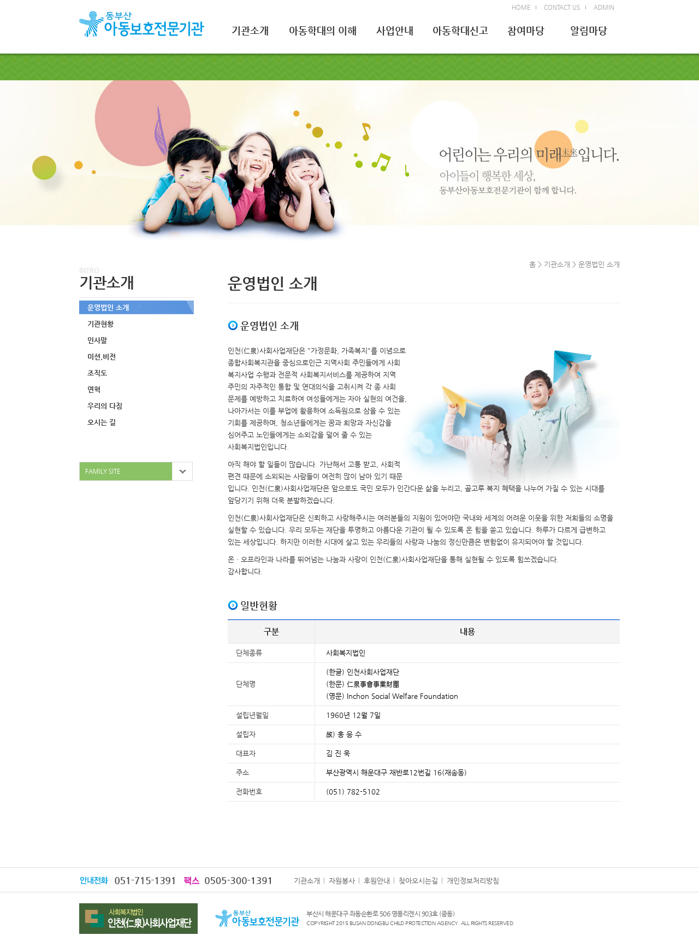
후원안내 (377, 881)
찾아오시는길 (418, 881)
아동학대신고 (460, 30)
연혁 (93, 389)
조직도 (97, 373)
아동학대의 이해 (323, 30)
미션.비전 (101, 356)
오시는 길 (101, 422)
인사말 (97, 340)
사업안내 (394, 30)
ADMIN (604, 7)
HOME (521, 7)
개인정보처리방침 (473, 881)
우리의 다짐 (104, 406)
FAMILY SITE (102, 471)
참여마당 (525, 30)
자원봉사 (342, 881)
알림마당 (588, 30)
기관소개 (250, 30)
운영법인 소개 (108, 307)
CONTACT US (562, 7)
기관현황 (100, 324)
